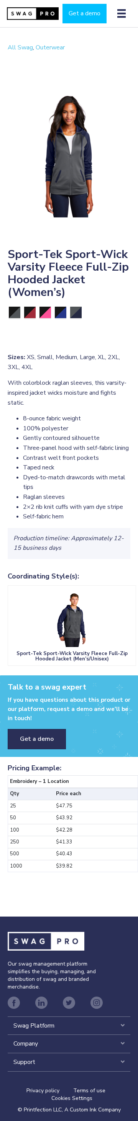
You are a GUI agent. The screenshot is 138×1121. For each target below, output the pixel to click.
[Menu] (121, 13)
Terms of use (89, 1090)
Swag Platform (33, 1025)
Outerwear (50, 47)
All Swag (20, 47)
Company (25, 1043)
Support (24, 1062)
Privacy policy (49, 1090)
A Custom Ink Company (92, 1109)
